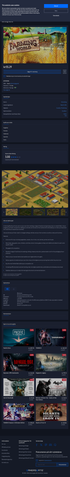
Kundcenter (5, 450)
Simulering (64, 102)
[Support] (55, 445)
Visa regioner (6, 90)
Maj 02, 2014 (64, 105)
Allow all (56, 6)
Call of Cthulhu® (8, 398)
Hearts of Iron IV (41, 423)
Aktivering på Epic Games (25, 452)
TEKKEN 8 (38, 348)
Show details (56, 15)
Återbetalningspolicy (7, 459)
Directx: (5, 303)
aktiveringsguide (14, 83)
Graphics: (5, 300)
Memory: (5, 298)
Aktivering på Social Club (25, 455)
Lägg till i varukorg (32, 72)
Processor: (6, 297)
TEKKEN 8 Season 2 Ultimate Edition (14, 423)
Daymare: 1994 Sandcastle (11, 373)
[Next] (66, 212)
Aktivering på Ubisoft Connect (26, 458)
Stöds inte (65, 115)
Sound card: (6, 305)
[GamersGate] (35, 471)
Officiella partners (6, 447)
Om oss (4, 444)
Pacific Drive (7, 348)
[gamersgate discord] (50, 445)
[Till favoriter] (65, 72)
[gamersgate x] (41, 445)
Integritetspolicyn (48, 460)
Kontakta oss (5, 462)
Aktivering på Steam (24, 449)
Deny (56, 11)
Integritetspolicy (6, 456)
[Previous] (4, 212)
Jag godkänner (45, 460)
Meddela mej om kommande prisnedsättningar (18, 76)
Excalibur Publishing (61, 108)
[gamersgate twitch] (46, 445)
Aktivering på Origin (24, 446)
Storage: (5, 302)
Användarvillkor (6, 453)
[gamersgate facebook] (36, 445)
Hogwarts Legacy (41, 373)
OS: (4, 295)
